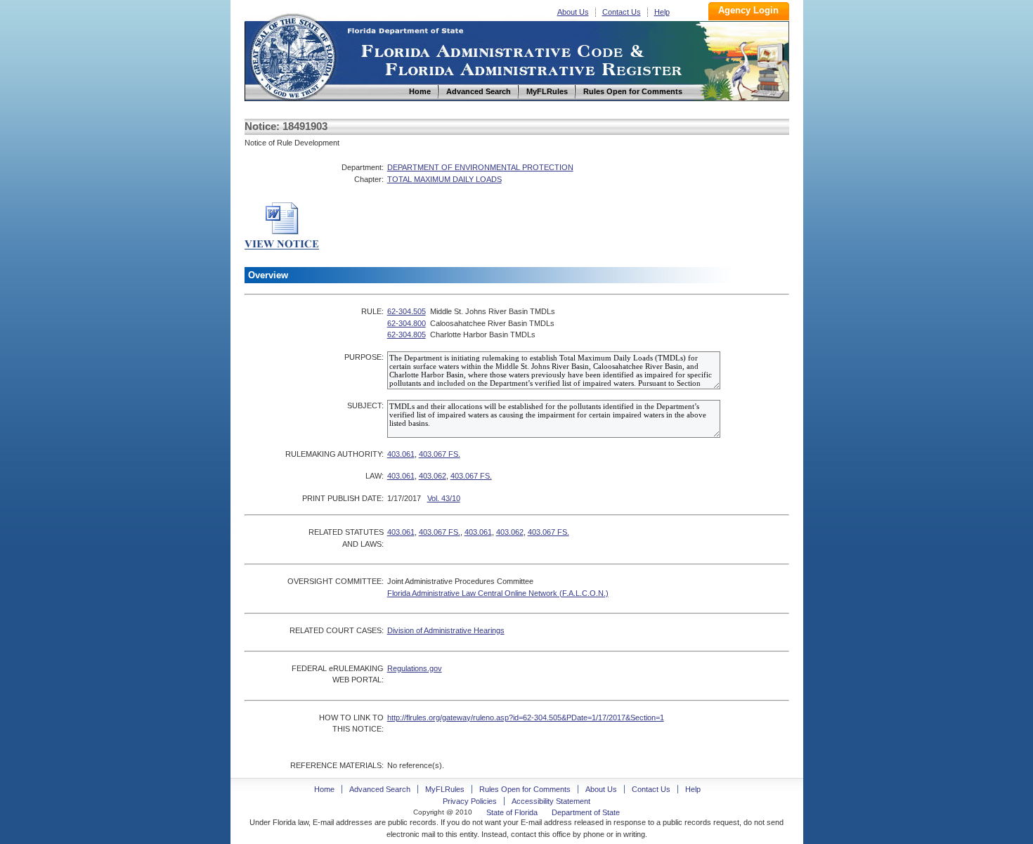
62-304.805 (406, 334)
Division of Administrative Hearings (446, 630)
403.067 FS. (439, 454)
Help (662, 12)
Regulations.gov (414, 668)
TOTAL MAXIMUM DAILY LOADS (444, 179)
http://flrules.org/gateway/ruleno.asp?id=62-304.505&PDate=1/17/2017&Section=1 (525, 717)
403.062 (432, 476)
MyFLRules (444, 789)
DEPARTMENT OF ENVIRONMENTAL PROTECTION (480, 167)
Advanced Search (379, 789)
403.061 (401, 454)
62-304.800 (406, 323)
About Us (573, 12)
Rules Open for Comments (525, 789)
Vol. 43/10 (443, 498)
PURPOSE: (364, 357)
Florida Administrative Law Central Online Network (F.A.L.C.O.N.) (498, 593)
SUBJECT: (365, 405)
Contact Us (621, 12)
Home (292, 55)
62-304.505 (406, 311)
